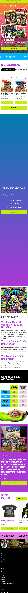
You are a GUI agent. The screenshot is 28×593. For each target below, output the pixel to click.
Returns (3, 581)
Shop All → (14, 107)
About (2, 571)
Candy (2, 553)
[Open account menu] (23, 5)
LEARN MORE (14, 212)
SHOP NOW (14, 48)
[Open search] (5, 5)
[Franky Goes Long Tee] (9, 510)
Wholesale (4, 559)
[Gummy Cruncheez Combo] (21, 85)
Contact (3, 579)
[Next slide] (11, 85)
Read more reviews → (14, 483)
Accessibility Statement (7, 583)
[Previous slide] (2, 85)
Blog (2, 575)
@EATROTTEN (6, 536)
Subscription (4, 577)
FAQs (2, 573)
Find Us (3, 557)
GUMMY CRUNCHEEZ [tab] (8, 69)
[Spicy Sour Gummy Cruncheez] (7, 85)
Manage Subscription (6, 561)
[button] (11, 77)
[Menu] (2, 5)
